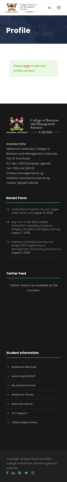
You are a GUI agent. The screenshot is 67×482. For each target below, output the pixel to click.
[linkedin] (13, 473)
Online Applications (25, 422)
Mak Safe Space (22, 404)
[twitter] (26, 473)
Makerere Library (23, 395)
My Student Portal (23, 385)
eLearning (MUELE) (23, 376)
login (26, 66)
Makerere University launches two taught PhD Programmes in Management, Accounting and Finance (36, 245)
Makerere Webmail (24, 367)
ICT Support (19, 413)
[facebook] (7, 473)
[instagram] (32, 473)
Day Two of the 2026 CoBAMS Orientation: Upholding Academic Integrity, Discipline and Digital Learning (36, 225)
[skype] (19, 473)
